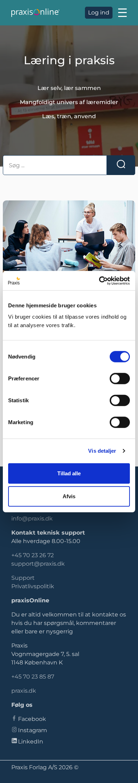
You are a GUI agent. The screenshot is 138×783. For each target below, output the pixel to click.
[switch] (120, 378)
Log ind (98, 12)
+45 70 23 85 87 (32, 676)
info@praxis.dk (32, 518)
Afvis (69, 496)
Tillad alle (69, 473)
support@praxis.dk (38, 563)
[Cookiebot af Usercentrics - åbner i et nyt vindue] (99, 280)
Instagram (32, 730)
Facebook (32, 719)
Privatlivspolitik (32, 586)
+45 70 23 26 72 (32, 555)
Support (23, 577)
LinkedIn (30, 741)
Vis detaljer (102, 451)
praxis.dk (23, 690)
